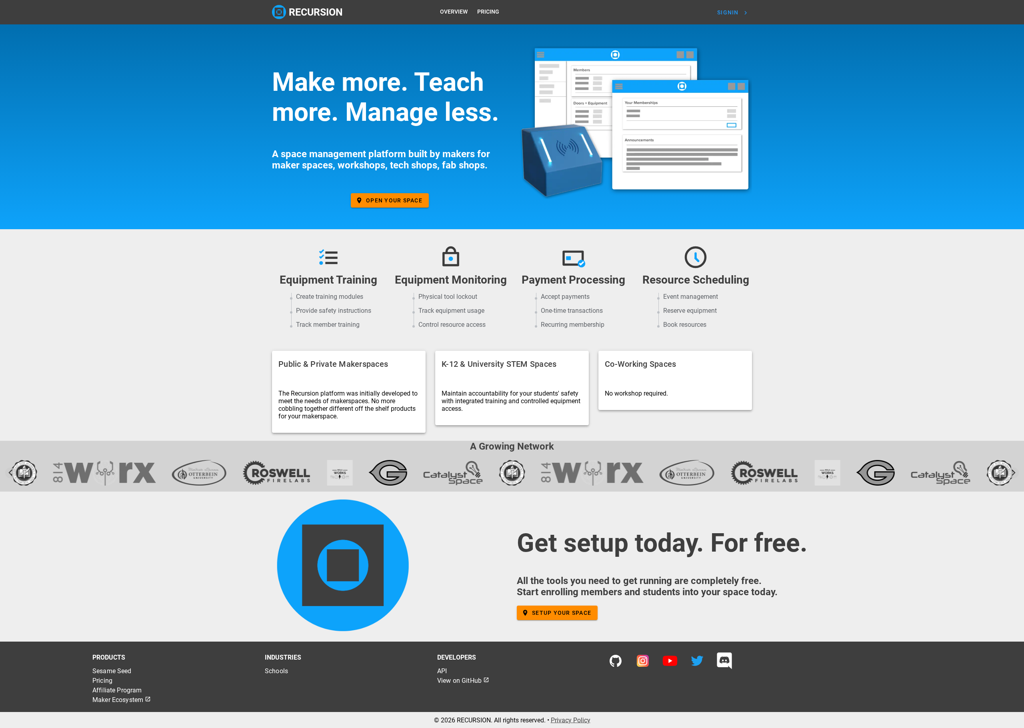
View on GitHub (463, 680)
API (442, 671)
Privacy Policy (570, 720)
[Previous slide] (10, 473)
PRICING (488, 11)
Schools (276, 671)
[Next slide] (1013, 473)
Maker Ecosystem (121, 700)
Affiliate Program (117, 690)
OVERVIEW (454, 11)
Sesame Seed (112, 671)
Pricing (102, 680)
